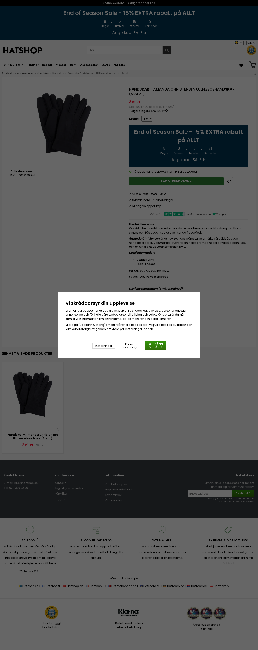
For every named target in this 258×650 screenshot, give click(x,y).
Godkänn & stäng (155, 345)
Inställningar (103, 346)
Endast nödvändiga (130, 345)
